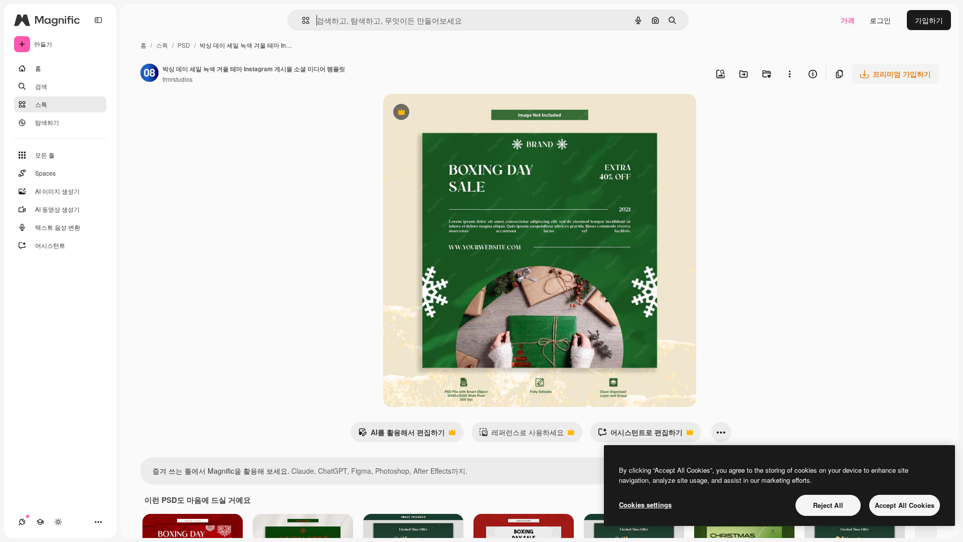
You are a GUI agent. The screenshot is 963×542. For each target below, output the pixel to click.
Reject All (828, 505)
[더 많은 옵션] (789, 74)
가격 (848, 20)
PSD (184, 45)
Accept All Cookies (904, 505)
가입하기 (929, 20)
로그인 (880, 20)
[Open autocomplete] (301, 20)
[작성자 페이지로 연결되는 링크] (149, 74)
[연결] (22, 522)
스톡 (162, 45)
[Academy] (40, 522)
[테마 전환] (58, 522)
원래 (440, 113)
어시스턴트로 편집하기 (640, 434)
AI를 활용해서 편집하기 (401, 434)
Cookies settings (645, 504)
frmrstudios (178, 79)
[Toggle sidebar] (98, 20)
